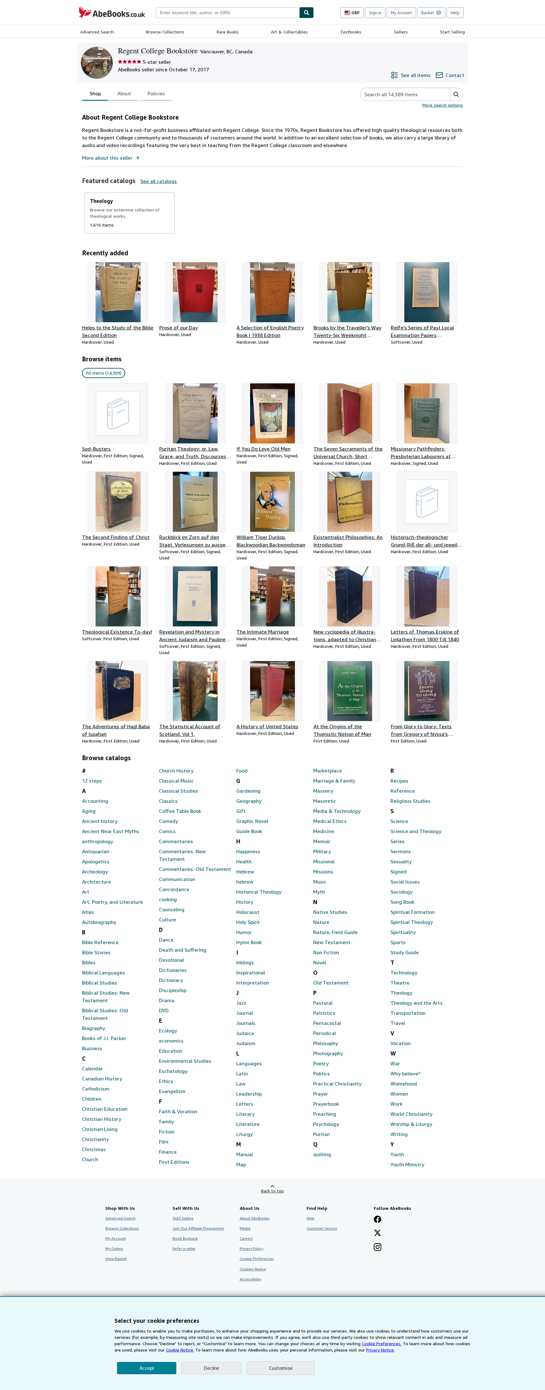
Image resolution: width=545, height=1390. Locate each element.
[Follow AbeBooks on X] (377, 1233)
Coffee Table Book (180, 811)
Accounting (95, 801)
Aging (89, 811)
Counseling (172, 909)
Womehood (403, 1083)
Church (90, 1159)
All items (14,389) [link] (103, 373)
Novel (319, 962)
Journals (245, 1023)
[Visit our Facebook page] (377, 1220)
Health (244, 861)
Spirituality (403, 932)
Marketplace (327, 770)
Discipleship (172, 990)
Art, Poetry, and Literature (112, 902)
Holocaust (248, 912)
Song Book (402, 902)
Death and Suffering (182, 950)
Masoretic (324, 801)
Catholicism (95, 1088)
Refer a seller (184, 1248)
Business (92, 1048)
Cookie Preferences (257, 1258)
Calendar (92, 1068)
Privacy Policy (251, 1248)
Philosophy (325, 1043)
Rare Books (228, 31)
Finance (168, 1152)
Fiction (166, 1131)
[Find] (307, 12)
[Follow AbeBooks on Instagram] (377, 1247)
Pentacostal (327, 1023)
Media (245, 1228)
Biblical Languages (103, 972)
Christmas (94, 1149)
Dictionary (171, 980)
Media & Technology (336, 811)
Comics (167, 831)
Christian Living (100, 1129)
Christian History (101, 1119)
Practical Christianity (337, 1083)
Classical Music (176, 781)
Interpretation (252, 982)
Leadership (249, 1094)
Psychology (326, 1124)
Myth (319, 892)
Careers (246, 1238)
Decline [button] (211, 1368)
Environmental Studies (185, 1061)
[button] (456, 94)
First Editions (174, 1162)
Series (397, 841)
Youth (397, 1154)
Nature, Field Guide (335, 932)
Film (163, 1142)
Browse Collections (165, 31)
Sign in (375, 12)
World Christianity (411, 1114)
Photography (328, 1053)
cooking (168, 899)
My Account (401, 12)
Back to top (272, 1190)
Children (91, 1099)
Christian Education (104, 1109)
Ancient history (99, 821)
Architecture (96, 881)
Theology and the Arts (416, 1003)
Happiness (248, 851)
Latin (242, 1073)
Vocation (400, 1043)
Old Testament (331, 982)
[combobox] (227, 12)
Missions (323, 871)
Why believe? (405, 1073)
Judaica (245, 1033)
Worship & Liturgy (411, 1124)
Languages (249, 1063)
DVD (164, 1010)
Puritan (321, 1134)
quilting (322, 1154)
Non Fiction (326, 952)
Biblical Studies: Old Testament (105, 1014)
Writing (399, 1134)
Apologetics (95, 861)
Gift (241, 811)
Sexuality (401, 861)
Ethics (166, 1081)
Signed (398, 871)
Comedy (168, 821)
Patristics (324, 1013)
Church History (176, 770)
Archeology (95, 871)
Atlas (88, 912)
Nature (321, 922)
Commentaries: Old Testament (195, 869)
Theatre (399, 982)
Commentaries (176, 841)
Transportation (407, 1013)
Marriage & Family (334, 781)
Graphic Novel (252, 821)
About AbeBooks (255, 1218)
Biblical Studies (99, 982)
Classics (168, 801)
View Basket (116, 1258)
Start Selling (452, 31)
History (244, 902)
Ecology (168, 1030)
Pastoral (322, 1003)
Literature (248, 1124)
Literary (245, 1114)
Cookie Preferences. (381, 1343)
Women (399, 1094)
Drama (166, 1000)
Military (322, 851)
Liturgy (244, 1134)
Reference (402, 791)
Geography (248, 801)
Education (170, 1051)
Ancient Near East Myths (110, 831)
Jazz (241, 1003)
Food (242, 770)
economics (171, 1041)
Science (399, 821)
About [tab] (124, 93)
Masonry (323, 791)
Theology (401, 993)
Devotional (171, 960)
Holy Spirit (248, 922)
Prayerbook (326, 1104)
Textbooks (350, 31)
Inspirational (250, 972)
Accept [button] (146, 1368)
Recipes (399, 781)
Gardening (248, 791)
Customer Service (322, 1228)
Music (319, 881)
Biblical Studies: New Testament (106, 996)
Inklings (245, 962)
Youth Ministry (407, 1164)
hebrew (244, 881)
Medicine (323, 831)
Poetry (321, 1063)
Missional (324, 861)
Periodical (324, 1033)
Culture (167, 919)
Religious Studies (410, 801)
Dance (166, 940)
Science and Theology (415, 831)
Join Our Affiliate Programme (198, 1228)
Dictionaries (173, 970)
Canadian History (102, 1078)
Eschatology (173, 1071)
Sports (398, 942)
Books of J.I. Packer (104, 1038)
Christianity (95, 1139)
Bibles (89, 962)
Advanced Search (97, 31)
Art (85, 892)
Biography (93, 1028)
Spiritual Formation (412, 912)
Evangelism (172, 1091)
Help (455, 12)
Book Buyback (185, 1238)
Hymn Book (249, 942)
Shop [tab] (95, 93)
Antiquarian (95, 851)
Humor (244, 932)
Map (241, 1164)
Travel (397, 1023)
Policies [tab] (156, 93)
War (395, 1063)
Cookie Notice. (180, 1349)
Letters (244, 1104)
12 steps (92, 781)
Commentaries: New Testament (182, 855)
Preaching (324, 1114)
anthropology (97, 841)
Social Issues (405, 881)
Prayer (320, 1094)
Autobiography (99, 922)
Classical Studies (178, 791)
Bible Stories (96, 952)
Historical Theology (258, 892)
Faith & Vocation (178, 1111)
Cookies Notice (253, 1269)
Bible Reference (100, 942)
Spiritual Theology (411, 922)
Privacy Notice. (380, 1349)
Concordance (174, 889)
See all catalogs (158, 181)
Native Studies (330, 912)
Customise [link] (280, 1368)
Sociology (401, 892)
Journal (244, 1013)
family (166, 1121)
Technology (403, 972)
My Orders (114, 1248)
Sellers (401, 31)
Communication (177, 879)
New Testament (331, 942)
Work (396, 1104)
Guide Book (249, 831)
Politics (321, 1073)
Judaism (245, 1043)
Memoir (322, 841)
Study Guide (404, 952)
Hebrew (245, 871)
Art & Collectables (289, 31)
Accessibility (250, 1279)
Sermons (400, 851)
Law (240, 1083)
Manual (244, 1154)
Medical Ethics (330, 821)
